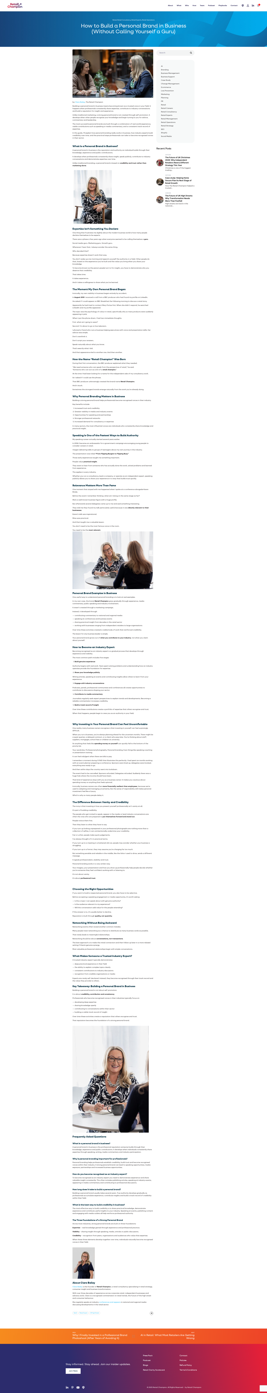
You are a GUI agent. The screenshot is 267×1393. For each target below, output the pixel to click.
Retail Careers (167, 108)
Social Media (166, 136)
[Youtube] (78, 1387)
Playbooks (223, 5)
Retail (115, 20)
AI (162, 66)
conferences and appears (109, 1302)
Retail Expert (84, 1313)
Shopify (164, 133)
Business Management (170, 73)
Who (187, 5)
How (194, 5)
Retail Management (169, 119)
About (170, 5)
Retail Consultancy (124, 20)
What (179, 5)
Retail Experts (136, 20)
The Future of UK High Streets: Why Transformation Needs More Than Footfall (179, 198)
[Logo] (15, 5)
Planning (164, 98)
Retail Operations (148, 20)
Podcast (211, 5)
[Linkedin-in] (67, 1387)
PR (162, 101)
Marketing (165, 94)
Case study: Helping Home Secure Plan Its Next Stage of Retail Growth (178, 180)
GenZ (75, 1313)
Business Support (168, 77)
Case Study (166, 80)
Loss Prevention (167, 91)
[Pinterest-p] (72, 1387)
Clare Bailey (80, 102)
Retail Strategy (167, 126)
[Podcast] (83, 1387)
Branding (165, 70)
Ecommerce (166, 87)
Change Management (170, 84)
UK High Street (94, 1313)
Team (202, 5)
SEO (162, 129)
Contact (234, 5)
